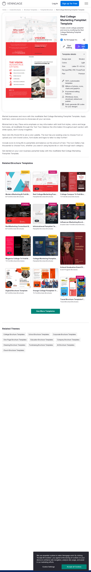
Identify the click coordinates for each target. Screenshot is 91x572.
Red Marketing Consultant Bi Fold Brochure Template (18, 226)
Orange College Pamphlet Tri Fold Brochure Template (45, 291)
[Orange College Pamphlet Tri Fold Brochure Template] (45, 278)
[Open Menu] (86, 3)
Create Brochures (15, 10)
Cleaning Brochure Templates (14, 345)
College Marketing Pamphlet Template (45, 258)
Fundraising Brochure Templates (41, 345)
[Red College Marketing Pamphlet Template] (45, 181)
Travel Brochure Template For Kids (72, 299)
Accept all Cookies (74, 567)
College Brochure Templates (14, 334)
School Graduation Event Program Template (72, 267)
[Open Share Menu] (84, 39)
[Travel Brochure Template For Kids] (72, 287)
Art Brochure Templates (65, 345)
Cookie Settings (48, 567)
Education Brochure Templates (42, 340)
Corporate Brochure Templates (64, 334)
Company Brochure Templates (68, 340)
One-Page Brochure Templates (15, 340)
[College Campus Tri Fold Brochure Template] (72, 181)
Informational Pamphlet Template (45, 226)
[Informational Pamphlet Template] (45, 214)
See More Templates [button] (45, 311)
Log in (55, 3)
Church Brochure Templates (14, 350)
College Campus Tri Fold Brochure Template (72, 194)
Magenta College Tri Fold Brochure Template (18, 258)
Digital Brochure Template (17, 291)
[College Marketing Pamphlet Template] (45, 246)
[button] (67, 46)
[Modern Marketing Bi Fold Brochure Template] (18, 181)
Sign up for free (69, 3)
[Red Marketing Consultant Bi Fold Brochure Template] (18, 214)
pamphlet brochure (47, 10)
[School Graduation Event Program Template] (72, 248)
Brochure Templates (30, 10)
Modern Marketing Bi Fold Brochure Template (18, 194)
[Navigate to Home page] (12, 3)
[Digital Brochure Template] (18, 278)
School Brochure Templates (39, 334)
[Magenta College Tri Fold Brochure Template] (18, 246)
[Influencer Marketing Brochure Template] (72, 211)
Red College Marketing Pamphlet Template (45, 194)
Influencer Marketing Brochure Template (72, 222)
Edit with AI (83, 46)
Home (4, 10)
